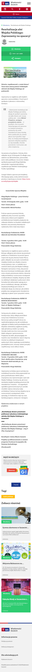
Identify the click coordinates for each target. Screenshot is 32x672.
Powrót (16, 485)
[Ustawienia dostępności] (19, 9)
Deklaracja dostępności (7, 647)
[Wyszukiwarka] (12, 9)
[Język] (27, 9)
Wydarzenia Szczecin (6, 659)
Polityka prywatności (6, 641)
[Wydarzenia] (5, 9)
